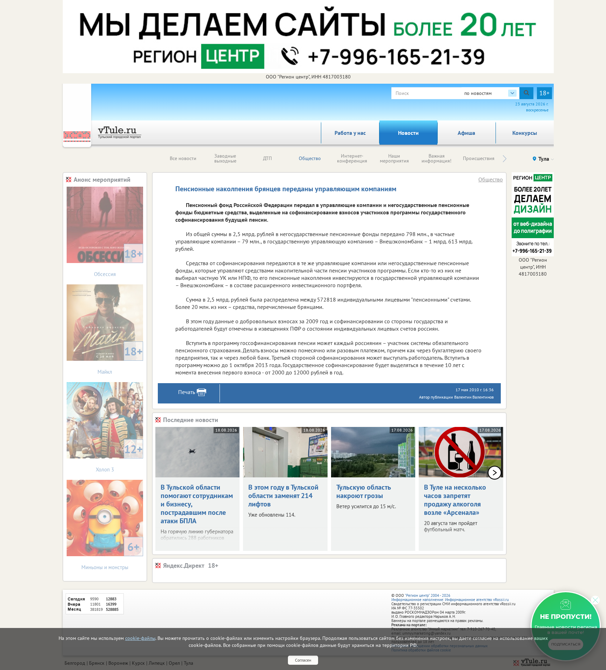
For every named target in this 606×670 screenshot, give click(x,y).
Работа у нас (350, 132)
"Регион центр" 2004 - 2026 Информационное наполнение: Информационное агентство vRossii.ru (450, 597)
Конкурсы (524, 132)
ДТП (267, 158)
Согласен (303, 660)
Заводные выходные (225, 158)
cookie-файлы (140, 638)
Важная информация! (436, 158)
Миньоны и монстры (110, 555)
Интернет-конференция (352, 158)
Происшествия (478, 158)
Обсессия (118, 261)
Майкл (120, 359)
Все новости (183, 158)
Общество (310, 158)
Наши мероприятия (394, 158)
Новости (408, 132)
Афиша (466, 132)
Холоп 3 (119, 457)
